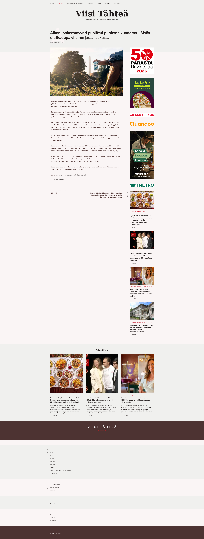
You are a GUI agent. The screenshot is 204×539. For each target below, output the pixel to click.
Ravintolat (117, 3)
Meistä (52, 467)
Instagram (53, 520)
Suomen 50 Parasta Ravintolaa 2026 (60, 470)
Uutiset (61, 3)
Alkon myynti (63, 175)
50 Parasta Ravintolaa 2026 (75, 3)
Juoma (52, 459)
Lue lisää (134, 227)
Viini (150, 286)
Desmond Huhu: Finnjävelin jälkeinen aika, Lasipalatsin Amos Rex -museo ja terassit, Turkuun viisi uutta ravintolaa (106, 195)
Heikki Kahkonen (55, 42)
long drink (71, 175)
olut (82, 175)
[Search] (152, 3)
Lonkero (77, 175)
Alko (57, 175)
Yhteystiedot (54, 473)
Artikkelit (90, 3)
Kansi (139, 211)
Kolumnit (145, 211)
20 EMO (54, 193)
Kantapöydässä (54, 487)
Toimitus (52, 490)
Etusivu (52, 3)
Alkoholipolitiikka (55, 484)
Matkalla (145, 322)
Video (99, 3)
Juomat (107, 3)
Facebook (53, 515)
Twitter (52, 518)
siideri (86, 175)
